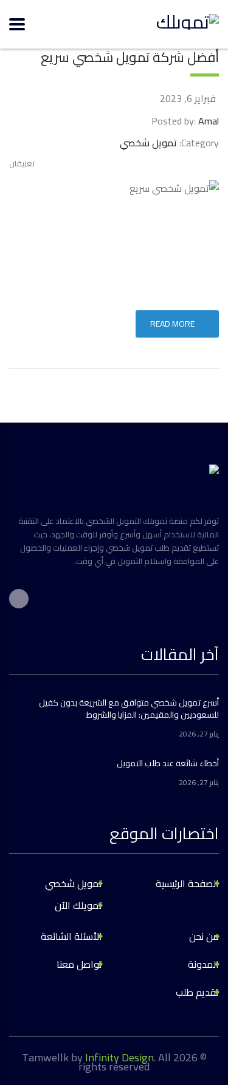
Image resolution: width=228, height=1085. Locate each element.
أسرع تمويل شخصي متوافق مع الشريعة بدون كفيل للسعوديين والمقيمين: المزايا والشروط (129, 708)
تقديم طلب (197, 992)
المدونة (203, 964)
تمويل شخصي (73, 883)
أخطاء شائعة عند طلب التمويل (168, 763)
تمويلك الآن (78, 905)
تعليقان (22, 163)
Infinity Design (119, 1057)
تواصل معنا (79, 964)
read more (172, 324)
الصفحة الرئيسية (187, 883)
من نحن (204, 936)
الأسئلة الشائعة (71, 936)
